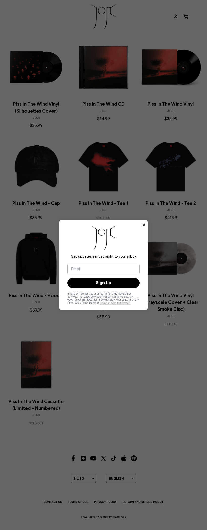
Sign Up (103, 282)
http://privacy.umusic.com (115, 302)
